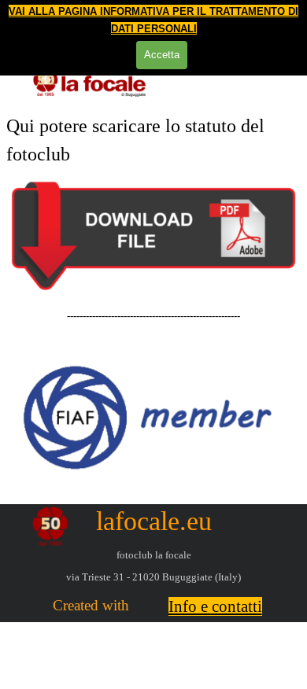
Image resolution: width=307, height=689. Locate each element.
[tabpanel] (153, 140)
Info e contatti (215, 606)
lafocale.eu (154, 521)
